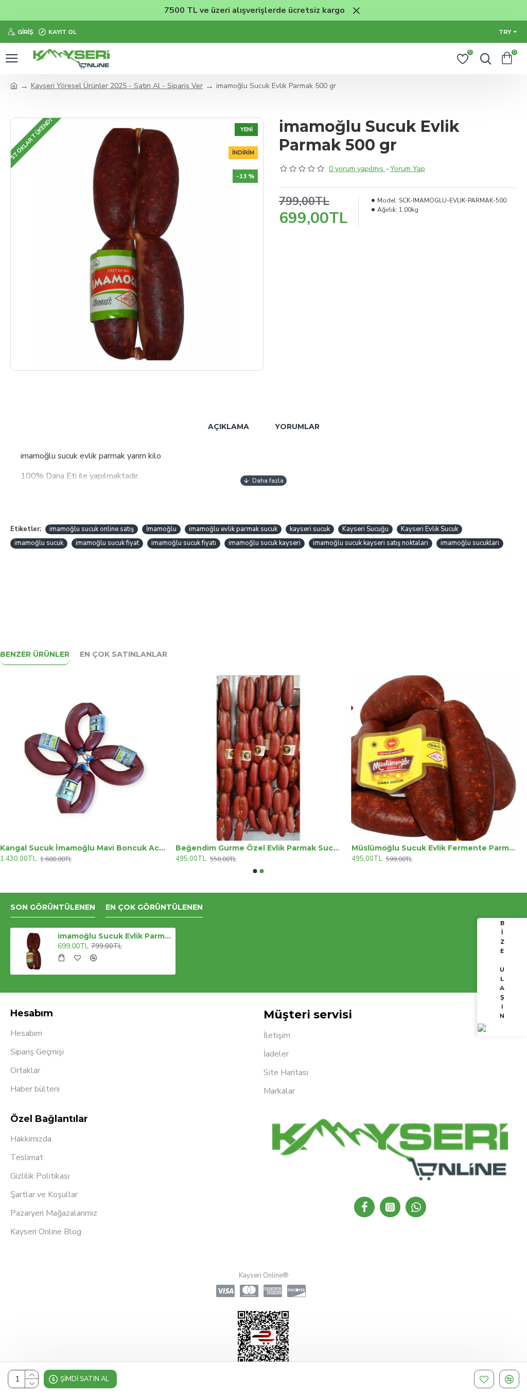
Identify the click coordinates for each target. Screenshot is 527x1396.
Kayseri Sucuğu (365, 529)
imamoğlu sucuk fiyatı (183, 543)
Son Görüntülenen (52, 907)
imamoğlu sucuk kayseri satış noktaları (370, 543)
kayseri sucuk (310, 529)
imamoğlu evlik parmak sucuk (233, 529)
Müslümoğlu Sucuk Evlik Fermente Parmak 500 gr (434, 848)
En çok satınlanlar (123, 654)
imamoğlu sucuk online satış (91, 529)
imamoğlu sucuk (38, 543)
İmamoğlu (161, 529)
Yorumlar (297, 426)
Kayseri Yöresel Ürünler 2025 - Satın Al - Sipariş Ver (117, 86)
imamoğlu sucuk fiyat (107, 543)
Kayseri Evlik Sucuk (429, 529)
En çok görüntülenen (154, 907)
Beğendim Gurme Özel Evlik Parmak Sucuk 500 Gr (258, 848)
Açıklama (228, 426)
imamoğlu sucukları (470, 543)
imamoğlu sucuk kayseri (265, 543)
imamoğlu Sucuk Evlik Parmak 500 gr (115, 936)
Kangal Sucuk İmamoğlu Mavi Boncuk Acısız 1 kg (82, 848)
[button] (255, 871)
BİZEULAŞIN (502, 969)
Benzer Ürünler (34, 654)
